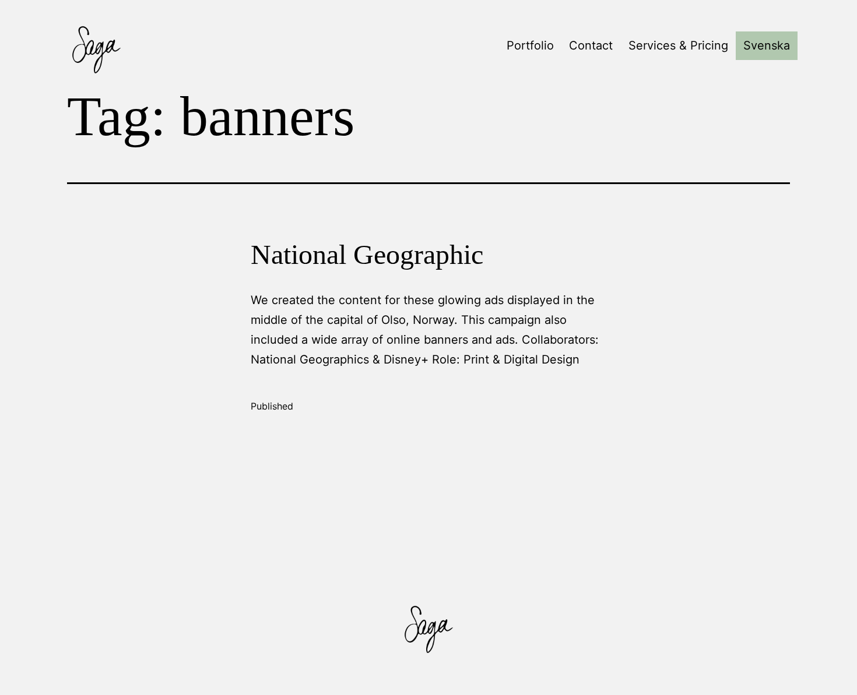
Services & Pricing (678, 45)
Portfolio (530, 45)
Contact (591, 45)
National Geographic (367, 254)
